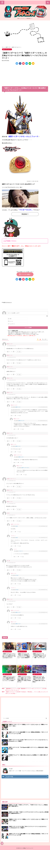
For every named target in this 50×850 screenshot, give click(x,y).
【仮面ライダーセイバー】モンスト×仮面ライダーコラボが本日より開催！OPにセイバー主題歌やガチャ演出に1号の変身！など (24, 679)
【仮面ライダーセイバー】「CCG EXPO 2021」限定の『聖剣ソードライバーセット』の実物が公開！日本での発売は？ (38, 679)
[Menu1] (25, 2)
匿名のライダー (21, 420)
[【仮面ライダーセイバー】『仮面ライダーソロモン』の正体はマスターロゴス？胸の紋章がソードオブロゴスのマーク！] (26, 63)
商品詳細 (24, 214)
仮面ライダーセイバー (7, 302)
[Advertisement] (25, 76)
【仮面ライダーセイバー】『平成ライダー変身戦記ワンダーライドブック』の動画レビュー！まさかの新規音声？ (24, 655)
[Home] (25, 16)
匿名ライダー (18, 407)
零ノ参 (17, 575)
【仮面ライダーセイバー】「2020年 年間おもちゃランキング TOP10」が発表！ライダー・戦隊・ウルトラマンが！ (39, 655)
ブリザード (21, 551)
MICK (17, 526)
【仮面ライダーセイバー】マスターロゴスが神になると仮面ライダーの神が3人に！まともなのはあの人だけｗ (9, 655)
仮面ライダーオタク (25, 467)
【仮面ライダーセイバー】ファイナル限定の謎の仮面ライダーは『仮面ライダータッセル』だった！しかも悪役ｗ (9, 678)
